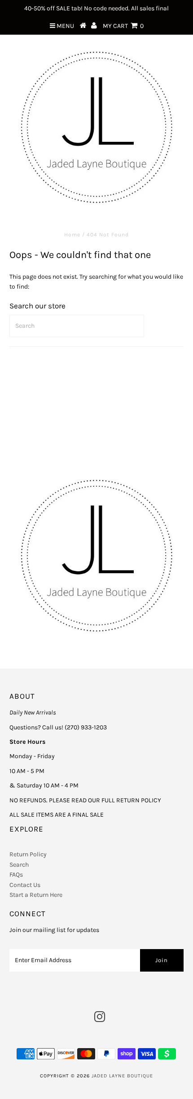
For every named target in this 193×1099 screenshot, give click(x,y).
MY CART (123, 26)
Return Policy (28, 854)
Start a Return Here (35, 895)
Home (72, 234)
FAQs (16, 874)
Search (19, 864)
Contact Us (24, 885)
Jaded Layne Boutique (122, 1076)
